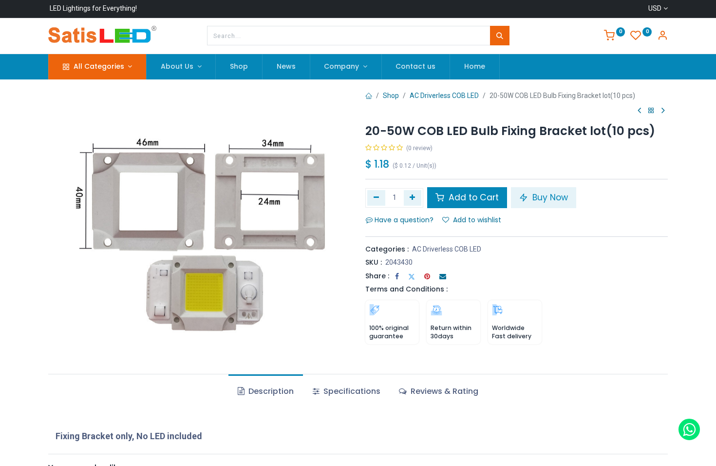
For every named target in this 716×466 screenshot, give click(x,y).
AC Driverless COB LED (444, 95)
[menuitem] (239, 66)
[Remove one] (376, 198)
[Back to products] (651, 111)
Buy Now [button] (549, 197)
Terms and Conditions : (406, 289)
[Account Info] (662, 36)
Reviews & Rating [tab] (443, 391)
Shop (391, 95)
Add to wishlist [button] (477, 220)
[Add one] (413, 198)
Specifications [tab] (350, 391)
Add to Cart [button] (472, 197)
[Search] (499, 35)
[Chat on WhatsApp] (689, 429)
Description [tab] (270, 391)
